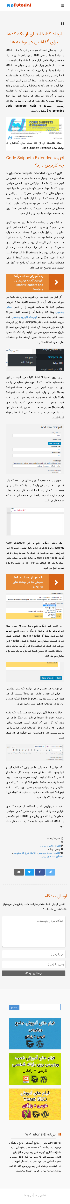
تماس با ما (40, 1195)
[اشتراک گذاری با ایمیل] (19, 872)
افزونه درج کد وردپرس (24, 853)
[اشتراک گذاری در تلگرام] (50, 872)
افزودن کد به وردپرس (49, 853)
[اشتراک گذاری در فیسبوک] (40, 872)
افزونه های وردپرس (50, 846)
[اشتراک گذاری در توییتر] (29, 872)
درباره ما (28, 1195)
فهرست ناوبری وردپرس (24, 317)
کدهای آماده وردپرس (52, 856)
